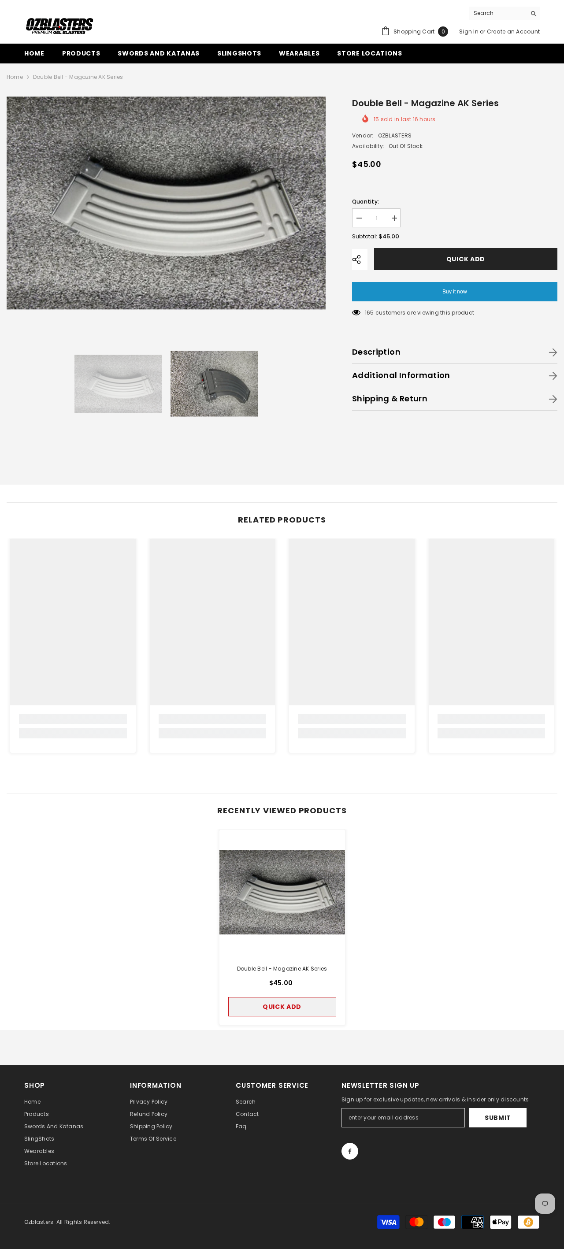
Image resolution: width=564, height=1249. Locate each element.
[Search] (504, 13)
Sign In (469, 31)
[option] (166, 202)
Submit (498, 1117)
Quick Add (463, 259)
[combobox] (497, 13)
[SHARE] (359, 259)
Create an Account (513, 31)
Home (15, 77)
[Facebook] (349, 1151)
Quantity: (365, 201)
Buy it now (454, 292)
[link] (73, 719)
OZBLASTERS (395, 135)
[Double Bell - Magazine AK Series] (282, 892)
